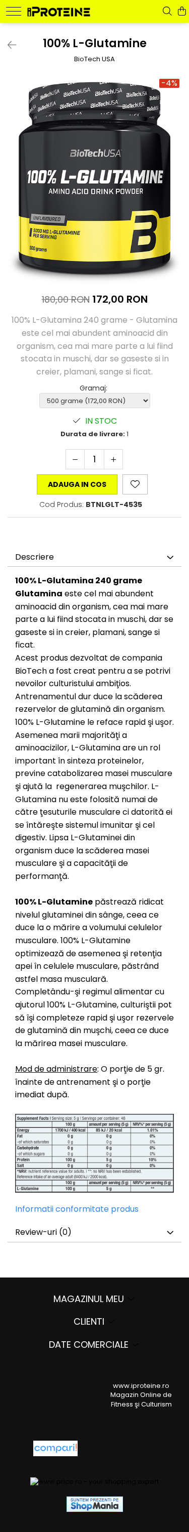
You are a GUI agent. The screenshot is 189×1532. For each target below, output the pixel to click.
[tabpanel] (94, 181)
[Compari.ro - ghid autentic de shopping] (122, 1448)
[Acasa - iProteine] (58, 10)
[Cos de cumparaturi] (182, 11)
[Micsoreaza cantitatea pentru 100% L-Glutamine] (75, 459)
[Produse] (13, 11)
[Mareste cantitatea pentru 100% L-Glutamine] (113, 459)
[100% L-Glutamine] (94, 181)
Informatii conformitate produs (77, 1209)
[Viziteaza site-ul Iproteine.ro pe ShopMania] (95, 1504)
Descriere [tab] (34, 557)
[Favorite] (135, 484)
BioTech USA (94, 59)
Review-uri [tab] (43, 1232)
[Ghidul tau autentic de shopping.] (55, 1448)
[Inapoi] (7, 45)
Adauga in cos (77, 484)
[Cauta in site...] (167, 11)
